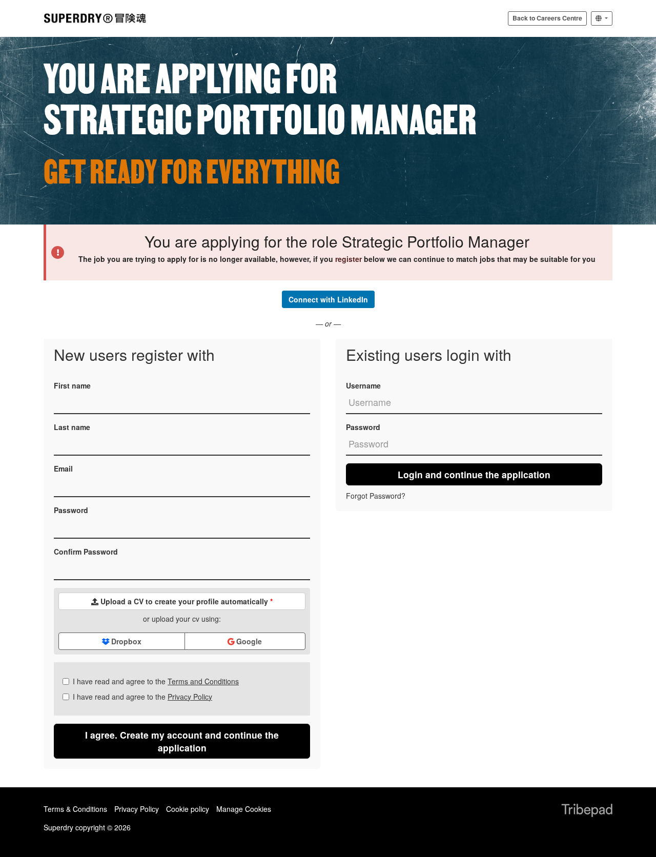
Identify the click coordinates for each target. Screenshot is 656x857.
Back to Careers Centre (547, 18)
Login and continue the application (474, 474)
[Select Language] (601, 18)
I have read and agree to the (156, 681)
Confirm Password (86, 551)
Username (363, 385)
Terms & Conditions (75, 809)
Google (248, 641)
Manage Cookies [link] (243, 809)
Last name (72, 427)
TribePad (586, 811)
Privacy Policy (190, 696)
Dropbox (125, 641)
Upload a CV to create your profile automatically (185, 601)
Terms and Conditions (203, 681)
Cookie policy (187, 809)
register (348, 259)
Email (63, 468)
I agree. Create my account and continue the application (182, 741)
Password (71, 510)
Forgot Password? (375, 496)
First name (72, 385)
